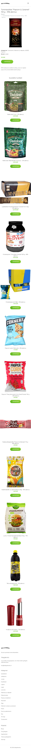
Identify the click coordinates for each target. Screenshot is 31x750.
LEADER (27, 50)
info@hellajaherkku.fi (6, 665)
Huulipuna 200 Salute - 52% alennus (15, 629)
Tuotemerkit (11, 50)
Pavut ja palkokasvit (6, 711)
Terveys (3, 716)
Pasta (2, 708)
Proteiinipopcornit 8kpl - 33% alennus (15, 302)
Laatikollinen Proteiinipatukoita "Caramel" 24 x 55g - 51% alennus (15, 207)
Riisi (2, 714)
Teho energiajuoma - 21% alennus (15, 583)
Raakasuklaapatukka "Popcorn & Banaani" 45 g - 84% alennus (16, 442)
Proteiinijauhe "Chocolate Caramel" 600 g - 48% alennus (15, 255)
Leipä (2, 687)
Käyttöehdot (4, 734)
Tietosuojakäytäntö (6, 737)
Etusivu (3, 14)
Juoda (2, 679)
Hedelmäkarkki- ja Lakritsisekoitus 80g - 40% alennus (16, 489)
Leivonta (3, 690)
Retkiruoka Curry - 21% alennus (15, 114)
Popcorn (3, 52)
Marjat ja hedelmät (6, 698)
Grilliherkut (3, 676)
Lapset (3, 684)
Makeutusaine (4, 695)
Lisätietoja (7, 61)
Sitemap (3, 739)
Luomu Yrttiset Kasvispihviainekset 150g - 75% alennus (15, 536)
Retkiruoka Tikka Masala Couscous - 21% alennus (15, 160)
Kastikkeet (3, 682)
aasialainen (4, 673)
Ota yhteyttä (4, 731)
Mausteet (3, 700)
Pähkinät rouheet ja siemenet (8, 706)
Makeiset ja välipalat (19, 50)
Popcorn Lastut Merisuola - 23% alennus (15, 348)
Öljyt (2, 703)
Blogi (2, 728)
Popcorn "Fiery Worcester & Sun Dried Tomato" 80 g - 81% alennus (15, 395)
